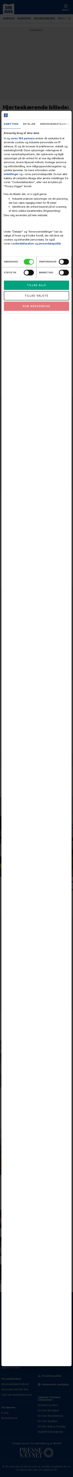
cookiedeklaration (22, 243)
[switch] (64, 262)
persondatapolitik (50, 243)
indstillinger (11, 174)
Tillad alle (36, 285)
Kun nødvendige (36, 306)
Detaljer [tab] (29, 124)
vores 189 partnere (23, 138)
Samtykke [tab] (11, 124)
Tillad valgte (36, 295)
